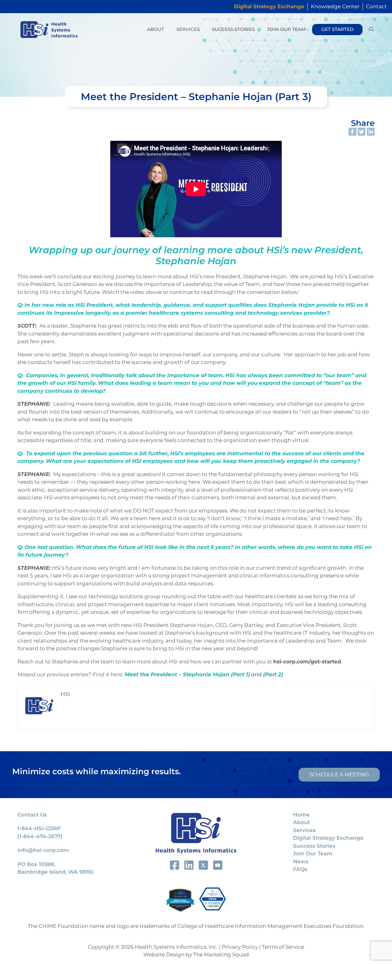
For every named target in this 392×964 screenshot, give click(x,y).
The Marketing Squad (221, 954)
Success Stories (233, 29)
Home (301, 815)
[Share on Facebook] (352, 132)
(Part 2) (273, 674)
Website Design (163, 954)
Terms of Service (283, 947)
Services (188, 29)
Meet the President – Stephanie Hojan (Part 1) (187, 674)
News (300, 861)
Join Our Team (286, 29)
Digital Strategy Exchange (328, 838)
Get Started (337, 29)
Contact (376, 6)
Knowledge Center (335, 6)
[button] (371, 29)
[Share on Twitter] (362, 132)
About (155, 29)
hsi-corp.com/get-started (307, 661)
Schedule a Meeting (339, 774)
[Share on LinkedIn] (371, 132)
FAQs (300, 869)
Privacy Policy (240, 947)
